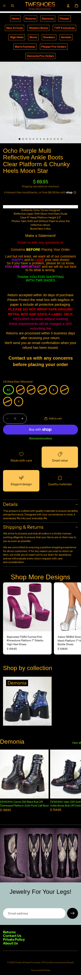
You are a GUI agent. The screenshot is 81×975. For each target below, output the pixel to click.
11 (54, 139)
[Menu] (4, 5)
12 (58, 139)
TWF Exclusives (64, 28)
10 (51, 139)
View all (76, 742)
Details (10, 504)
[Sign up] (72, 913)
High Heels (17, 37)
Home (15, 18)
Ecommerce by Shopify (62, 962)
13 (61, 139)
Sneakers (49, 37)
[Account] (68, 6)
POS (43, 962)
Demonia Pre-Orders (40, 56)
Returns (30, 18)
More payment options (40, 438)
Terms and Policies (40, 970)
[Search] (12, 6)
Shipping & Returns (23, 527)
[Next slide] (74, 618)
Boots (33, 37)
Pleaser (64, 18)
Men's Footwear (25, 46)
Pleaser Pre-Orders (53, 46)
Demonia (48, 18)
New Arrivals (14, 28)
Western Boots (38, 28)
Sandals (66, 37)
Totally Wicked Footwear (27, 962)
